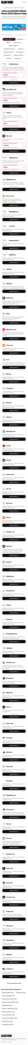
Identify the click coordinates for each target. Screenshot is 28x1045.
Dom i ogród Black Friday (8, 995)
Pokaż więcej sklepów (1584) (14, 983)
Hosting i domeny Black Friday (9, 1018)
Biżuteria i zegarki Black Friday (9, 1008)
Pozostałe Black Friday (7, 1024)
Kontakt (24, 2)
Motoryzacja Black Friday (8, 1011)
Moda (8, 42)
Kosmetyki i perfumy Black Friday (10, 1002)
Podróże (9, 58)
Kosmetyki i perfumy (10, 48)
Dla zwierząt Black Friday (8, 1014)
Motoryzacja (20, 52)
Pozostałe (18, 58)
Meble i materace (14, 45)
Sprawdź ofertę (13, 82)
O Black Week (4, 1042)
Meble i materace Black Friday (9, 999)
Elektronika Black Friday (8, 992)
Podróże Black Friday (7, 1021)
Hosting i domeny (19, 55)
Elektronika (21, 39)
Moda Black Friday (20, 992)
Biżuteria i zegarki (9, 52)
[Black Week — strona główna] (7, 2)
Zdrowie (21, 48)
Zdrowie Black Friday (7, 1005)
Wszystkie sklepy (9, 39)
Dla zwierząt (7, 55)
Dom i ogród (18, 42)
